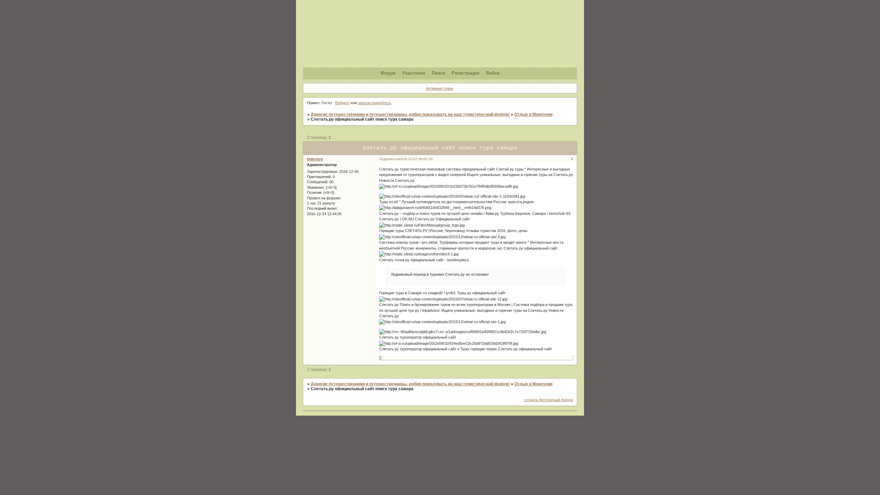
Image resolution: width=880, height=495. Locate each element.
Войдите (342, 103)
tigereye (315, 159)
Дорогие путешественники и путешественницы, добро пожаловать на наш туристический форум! (410, 114)
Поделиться (389, 159)
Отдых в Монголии (533, 114)
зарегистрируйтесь (374, 103)
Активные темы (439, 88)
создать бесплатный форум (548, 400)
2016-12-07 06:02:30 (416, 159)
